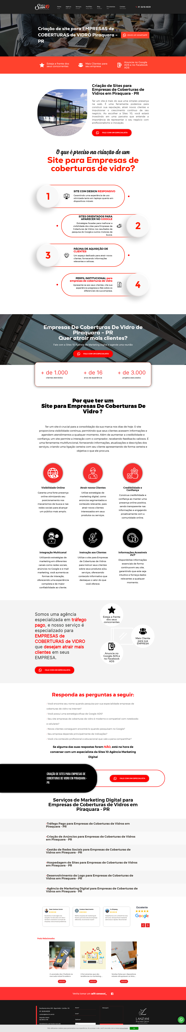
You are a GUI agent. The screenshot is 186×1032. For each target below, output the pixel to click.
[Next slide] (137, 955)
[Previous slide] (49, 955)
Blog (99, 7)
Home (59, 7)
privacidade (124, 1028)
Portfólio (89, 7)
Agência (68, 7)
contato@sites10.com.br (46, 1014)
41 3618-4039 (144, 7)
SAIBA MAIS (62, 981)
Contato (123, 7)
